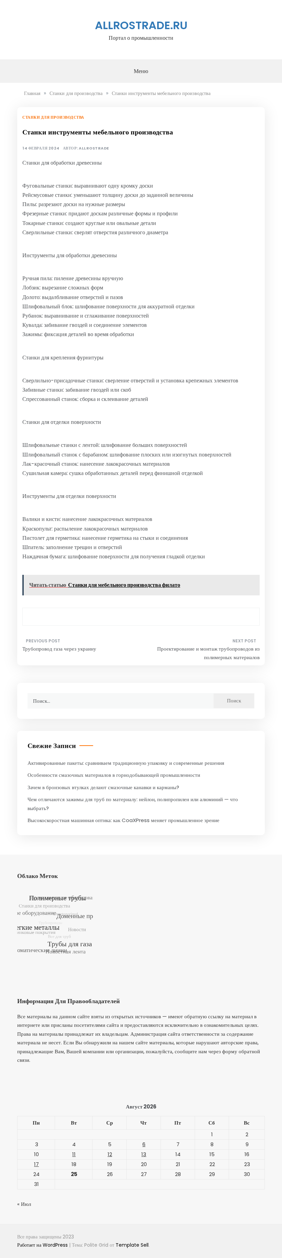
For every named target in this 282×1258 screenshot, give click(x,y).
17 (36, 1164)
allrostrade (94, 148)
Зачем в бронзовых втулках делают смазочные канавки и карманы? (103, 787)
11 (74, 1154)
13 (143, 1154)
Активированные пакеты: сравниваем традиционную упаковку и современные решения (126, 763)
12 (110, 1154)
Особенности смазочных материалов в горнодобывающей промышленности (114, 775)
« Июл (24, 1204)
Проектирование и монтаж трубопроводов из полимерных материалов (208, 653)
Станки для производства (53, 117)
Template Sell (132, 1245)
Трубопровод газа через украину (59, 648)
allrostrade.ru (141, 25)
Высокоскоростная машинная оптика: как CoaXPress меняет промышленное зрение (123, 820)
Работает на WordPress (43, 1245)
